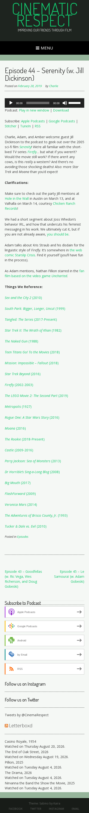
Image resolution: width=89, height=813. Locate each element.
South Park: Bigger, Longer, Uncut (30, 308)
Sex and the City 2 (18, 297)
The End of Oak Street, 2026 (26, 752)
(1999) (60, 308)
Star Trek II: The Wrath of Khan (28, 330)
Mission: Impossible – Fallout (26, 363)
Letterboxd (21, 725)
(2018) (54, 352)
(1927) (26, 406)
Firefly (32, 152)
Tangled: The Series (19, 319)
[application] (44, 103)
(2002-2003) (23, 384)
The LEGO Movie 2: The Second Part (31, 395)
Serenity (25, 147)
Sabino (44, 803)
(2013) (55, 461)
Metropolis (13, 406)
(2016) (23, 374)
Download (61, 110)
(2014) (31, 504)
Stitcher (10, 126)
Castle (9, 450)
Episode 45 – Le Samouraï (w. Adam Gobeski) (69, 576)
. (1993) (62, 515)
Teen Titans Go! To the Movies (27, 352)
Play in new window (34, 110)
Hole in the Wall (17, 198)
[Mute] (64, 103)
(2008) (54, 472)
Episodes (22, 537)
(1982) (56, 330)
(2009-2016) (23, 450)
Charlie (53, 86)
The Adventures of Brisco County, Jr (30, 515)
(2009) (30, 493)
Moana (10, 428)
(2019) (62, 395)
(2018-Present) (33, 439)
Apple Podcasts (33, 121)
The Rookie (13, 439)
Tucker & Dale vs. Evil (20, 526)
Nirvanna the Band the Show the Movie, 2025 (40, 783)
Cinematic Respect (45, 14)
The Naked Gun (16, 341)
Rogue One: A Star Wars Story (27, 417)
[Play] (11, 103)
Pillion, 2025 (14, 762)
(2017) (18, 482)
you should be (58, 234)
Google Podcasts (62, 121)
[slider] (75, 102)
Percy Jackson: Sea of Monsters (27, 461)
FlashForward (15, 493)
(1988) (33, 341)
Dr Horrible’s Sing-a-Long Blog (27, 472)
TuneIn (25, 126)
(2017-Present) (45, 319)
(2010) (36, 297)
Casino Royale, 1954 (20, 741)
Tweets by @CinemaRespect (27, 715)
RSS (38, 126)
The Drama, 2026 (18, 772)
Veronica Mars (15, 504)
